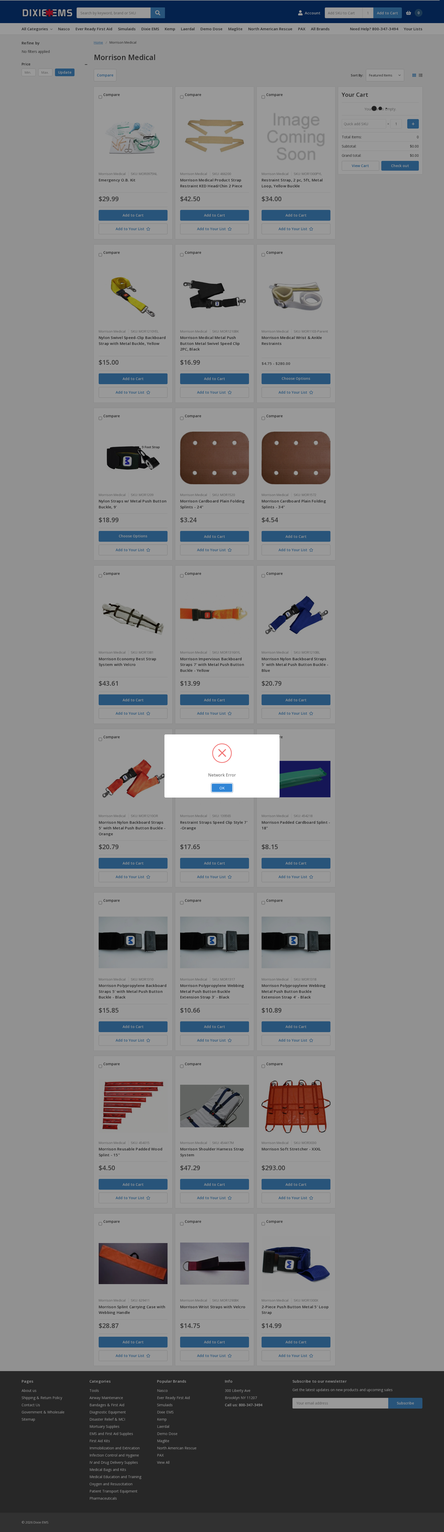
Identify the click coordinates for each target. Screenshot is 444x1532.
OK (222, 787)
